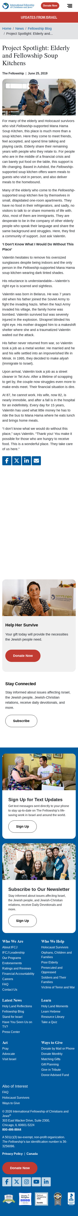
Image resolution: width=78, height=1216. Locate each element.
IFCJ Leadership (13, 952)
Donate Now (50, 5)
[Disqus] (39, 518)
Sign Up (22, 826)
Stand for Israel (12, 1016)
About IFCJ (9, 947)
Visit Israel (9, 1059)
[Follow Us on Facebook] (6, 1181)
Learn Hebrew (50, 1011)
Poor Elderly (49, 962)
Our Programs (11, 957)
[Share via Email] (36, 460)
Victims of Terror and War (58, 987)
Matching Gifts (50, 1059)
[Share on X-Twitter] (16, 460)
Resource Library (52, 1016)
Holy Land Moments (54, 1006)
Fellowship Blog (40, 28)
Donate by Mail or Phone (58, 1048)
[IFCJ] (18, 6)
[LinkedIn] (46, 1181)
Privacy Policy (12, 1153)
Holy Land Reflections (17, 1006)
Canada (32, 1153)
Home (6, 28)
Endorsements (12, 963)
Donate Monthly (51, 1053)
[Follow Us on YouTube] (36, 1181)
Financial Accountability (18, 973)
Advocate (8, 1053)
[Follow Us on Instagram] (26, 1181)
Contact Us (9, 989)
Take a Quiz (49, 1022)
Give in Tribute (51, 1069)
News (19, 28)
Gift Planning (50, 1064)
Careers (7, 979)
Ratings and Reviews (16, 968)
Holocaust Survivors (54, 947)
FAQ (5, 984)
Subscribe (21, 721)
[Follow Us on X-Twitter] (16, 1181)
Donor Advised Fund (55, 1075)
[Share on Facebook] (6, 460)
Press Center (11, 1032)
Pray (5, 1048)
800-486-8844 (11, 1129)
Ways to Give (11, 1103)
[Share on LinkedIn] (26, 460)
